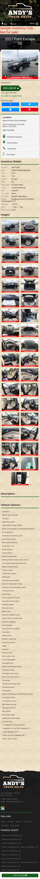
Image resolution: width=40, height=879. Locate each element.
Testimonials (15, 825)
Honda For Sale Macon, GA (10, 855)
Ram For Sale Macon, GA (10, 870)
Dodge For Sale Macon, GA (10, 843)
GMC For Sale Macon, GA (29, 847)
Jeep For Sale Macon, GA (10, 862)
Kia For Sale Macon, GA (29, 862)
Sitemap (29, 812)
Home (3, 821)
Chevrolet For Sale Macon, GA (11, 835)
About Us (19, 821)
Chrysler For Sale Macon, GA (11, 839)
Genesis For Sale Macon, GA (11, 851)
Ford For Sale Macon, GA (10, 847)
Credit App (5, 825)
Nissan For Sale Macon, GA (10, 866)
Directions (22, 812)
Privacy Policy (5, 812)
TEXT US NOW (19, 875)
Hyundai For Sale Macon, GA (11, 858)
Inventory (11, 821)
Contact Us (14, 812)
